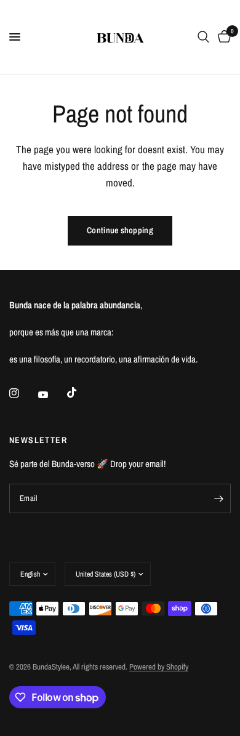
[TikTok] (80, 392)
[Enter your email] (218, 498)
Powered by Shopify (158, 667)
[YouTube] (51, 394)
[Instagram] (22, 393)
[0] (222, 37)
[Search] (203, 37)
